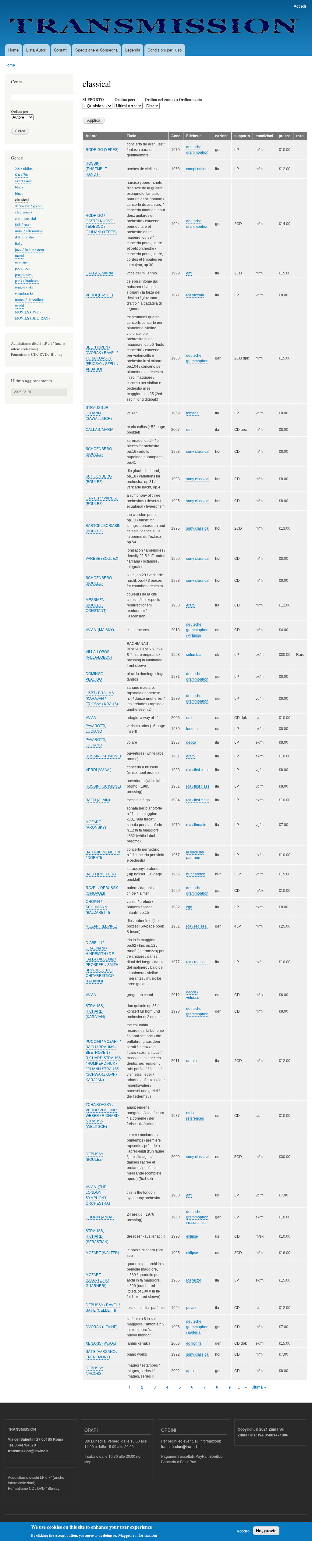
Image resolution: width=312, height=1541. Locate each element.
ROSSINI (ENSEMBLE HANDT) (96, 169)
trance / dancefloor (29, 299)
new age (21, 262)
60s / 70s (21, 174)
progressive (24, 274)
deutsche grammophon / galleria (197, 1327)
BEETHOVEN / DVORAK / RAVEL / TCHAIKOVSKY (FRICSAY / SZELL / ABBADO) (102, 358)
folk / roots (23, 224)
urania (191, 1061)
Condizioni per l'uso (164, 50)
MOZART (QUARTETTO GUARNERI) (97, 1280)
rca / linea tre (196, 825)
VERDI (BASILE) (99, 295)
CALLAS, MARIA (99, 273)
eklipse (192, 1236)
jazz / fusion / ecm (29, 249)
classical (22, 199)
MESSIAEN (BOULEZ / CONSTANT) (96, 605)
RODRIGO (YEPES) (102, 150)
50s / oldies (24, 168)
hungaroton (195, 874)
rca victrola (195, 295)
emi (189, 273)
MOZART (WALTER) (102, 1253)
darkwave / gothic (29, 206)
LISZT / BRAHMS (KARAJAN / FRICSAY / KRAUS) (102, 698)
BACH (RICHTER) (101, 874)
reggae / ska (24, 287)
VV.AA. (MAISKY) (100, 630)
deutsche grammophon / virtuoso (197, 630)
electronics (23, 212)
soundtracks (24, 293)
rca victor (193, 1280)
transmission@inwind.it (180, 1446)
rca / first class (197, 770)
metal (19, 255)
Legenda (132, 50)
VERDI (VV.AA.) (99, 770)
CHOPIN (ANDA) (100, 1217)
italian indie (24, 237)
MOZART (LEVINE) (101, 926)
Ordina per (19, 111)
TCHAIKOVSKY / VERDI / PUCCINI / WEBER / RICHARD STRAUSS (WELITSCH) (102, 1116)
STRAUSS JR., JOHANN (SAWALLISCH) (99, 413)
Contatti (61, 50)
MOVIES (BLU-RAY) (32, 318)
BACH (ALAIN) (98, 800)
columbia (193, 655)
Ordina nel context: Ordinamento (173, 99)
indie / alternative (29, 231)
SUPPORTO (93, 99)
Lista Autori (36, 50)
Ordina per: (125, 99)
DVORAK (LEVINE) (102, 1327)
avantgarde (23, 181)
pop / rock (22, 268)
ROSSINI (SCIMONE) (103, 756)
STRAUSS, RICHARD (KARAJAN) (95, 1011)
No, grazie (266, 1530)
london (192, 729)
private (191, 1308)
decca (191, 742)
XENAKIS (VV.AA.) (101, 1343)
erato (190, 605)
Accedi (300, 6)
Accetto (243, 1531)
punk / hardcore (27, 280)
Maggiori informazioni (137, 1535)
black (19, 187)
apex (190, 1371)
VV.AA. (91, 718)
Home (13, 50)
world (19, 305)
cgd (189, 907)
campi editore (197, 169)
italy (18, 243)
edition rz (193, 1343)
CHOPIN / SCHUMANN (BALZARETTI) (98, 907)
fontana (192, 413)
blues (19, 193)
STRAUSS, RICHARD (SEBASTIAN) (97, 1236)
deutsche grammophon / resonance (197, 1217)
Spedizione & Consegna (96, 50)
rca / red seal (196, 926)
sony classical (197, 451)
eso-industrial (25, 218)
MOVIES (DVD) (28, 312)
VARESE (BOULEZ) (102, 558)
